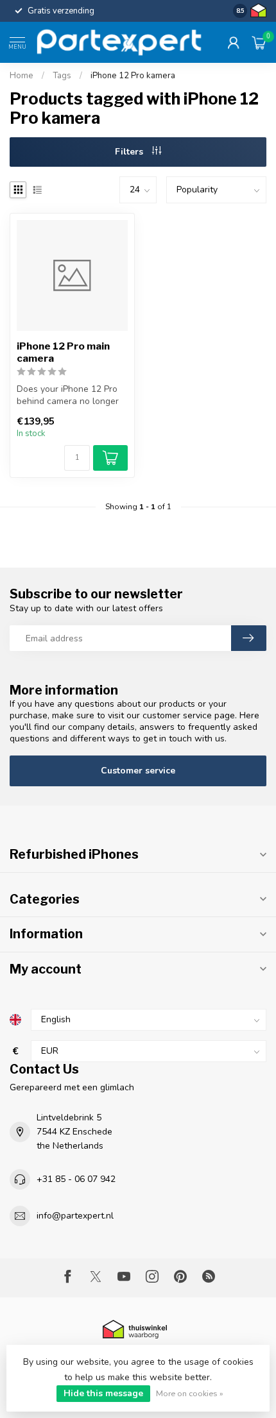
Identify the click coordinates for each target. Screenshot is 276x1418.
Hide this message (103, 1393)
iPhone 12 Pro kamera (133, 75)
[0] (259, 42)
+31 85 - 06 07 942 (76, 1179)
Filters (130, 152)
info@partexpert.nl (75, 1216)
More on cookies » (189, 1393)
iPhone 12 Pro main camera (63, 352)
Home (21, 75)
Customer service (138, 770)
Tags (62, 75)
